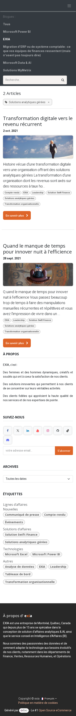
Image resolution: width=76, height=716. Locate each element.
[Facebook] (8, 431)
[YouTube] (38, 431)
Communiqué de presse (22, 515)
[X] (18, 431)
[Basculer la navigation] (69, 6)
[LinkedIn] (28, 431)
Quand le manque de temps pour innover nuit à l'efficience (37, 249)
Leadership (38, 192)
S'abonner (64, 450)
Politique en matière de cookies (38, 703)
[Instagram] (48, 431)
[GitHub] (58, 431)
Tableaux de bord (17, 574)
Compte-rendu (12, 192)
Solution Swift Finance (59, 192)
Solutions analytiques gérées (19, 198)
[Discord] (8, 440)
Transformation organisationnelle (22, 204)
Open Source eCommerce (55, 710)
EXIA (25, 192)
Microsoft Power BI (46, 554)
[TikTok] (68, 431)
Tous (6, 24)
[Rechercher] (63, 80)
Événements (14, 522)
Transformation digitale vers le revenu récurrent (38, 121)
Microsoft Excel (16, 554)
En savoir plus (15, 215)
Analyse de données (19, 567)
